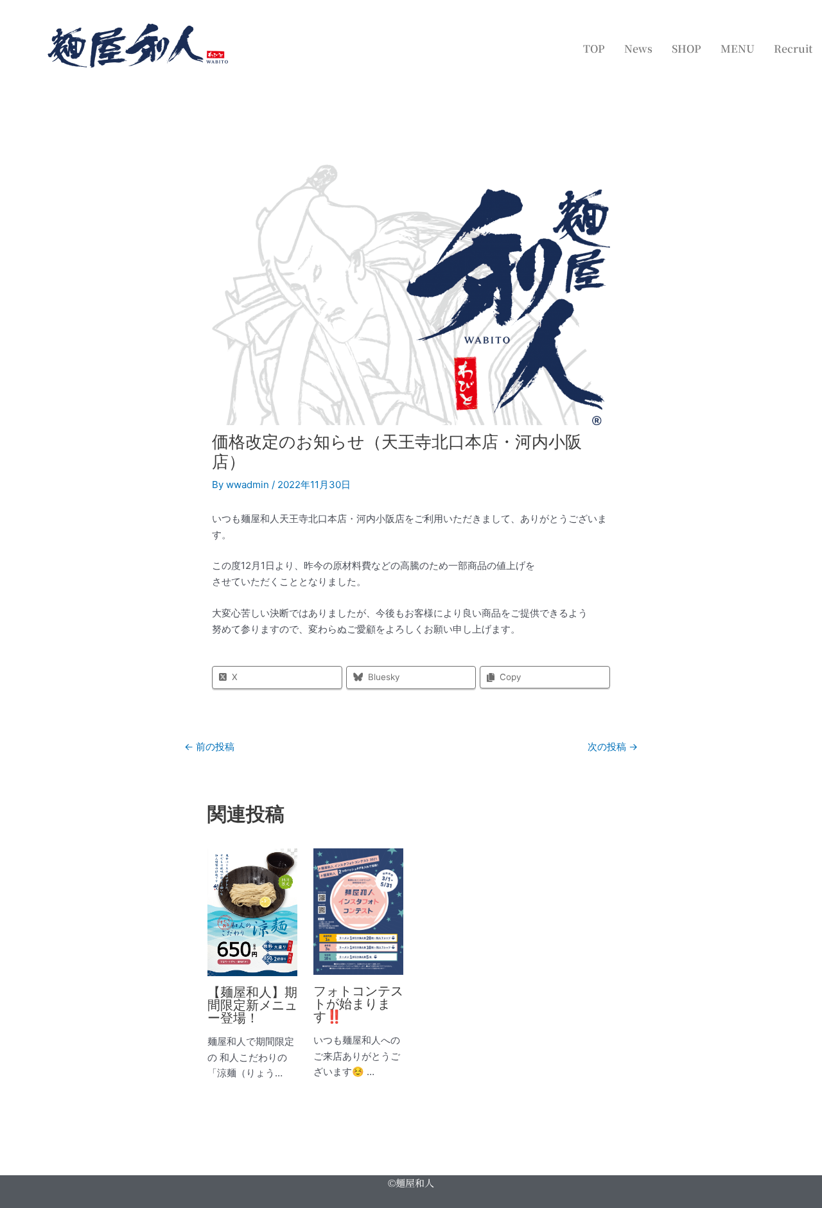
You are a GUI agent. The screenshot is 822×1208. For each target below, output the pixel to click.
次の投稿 (613, 746)
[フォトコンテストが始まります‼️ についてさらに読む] (358, 911)
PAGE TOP (792, 1160)
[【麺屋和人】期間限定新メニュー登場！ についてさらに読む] (252, 912)
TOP (594, 48)
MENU (738, 48)
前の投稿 (209, 746)
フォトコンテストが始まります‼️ (358, 1003)
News (638, 48)
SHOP (686, 48)
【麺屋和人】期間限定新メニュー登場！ (252, 1005)
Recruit (793, 48)
